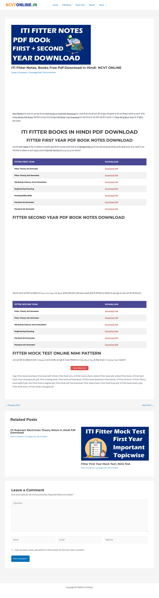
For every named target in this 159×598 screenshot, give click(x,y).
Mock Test (80, 5)
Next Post (148, 405)
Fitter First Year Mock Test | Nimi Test (105, 463)
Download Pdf (111, 169)
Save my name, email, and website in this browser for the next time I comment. (50, 550)
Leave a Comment (19, 72)
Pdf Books (66, 5)
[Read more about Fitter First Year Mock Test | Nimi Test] (115, 443)
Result (92, 5)
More (101, 5)
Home (55, 5)
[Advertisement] (79, 93)
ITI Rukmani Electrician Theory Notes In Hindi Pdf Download (42, 431)
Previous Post (12, 405)
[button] (105, 5)
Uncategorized (35, 72)
